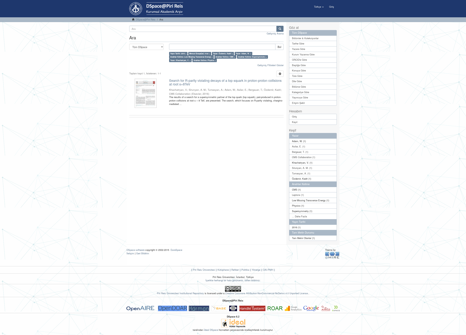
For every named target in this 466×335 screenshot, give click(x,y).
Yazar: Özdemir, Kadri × (223, 53)
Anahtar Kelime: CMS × (225, 57)
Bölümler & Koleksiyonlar (305, 38)
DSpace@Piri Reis (145, 19)
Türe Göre (297, 76)
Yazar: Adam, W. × (243, 53)
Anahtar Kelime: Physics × (204, 60)
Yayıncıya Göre (300, 97)
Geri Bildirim (142, 253)
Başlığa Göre (299, 65)
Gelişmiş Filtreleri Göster (270, 65)
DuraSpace (176, 250)
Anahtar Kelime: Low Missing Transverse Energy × (191, 57)
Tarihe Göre (298, 43)
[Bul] (280, 29)
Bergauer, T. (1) (300, 152)
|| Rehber (234, 269)
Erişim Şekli (298, 103)
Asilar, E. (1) (298, 146)
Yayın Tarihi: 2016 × (178, 53)
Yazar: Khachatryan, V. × (180, 60)
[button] (318, 6)
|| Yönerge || (255, 269)
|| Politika (244, 269)
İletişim (130, 253)
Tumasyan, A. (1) (301, 173)
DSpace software (136, 250)
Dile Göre (297, 81)
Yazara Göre (298, 49)
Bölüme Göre (299, 86)
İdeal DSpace (211, 330)
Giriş (294, 116)
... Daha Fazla (299, 216)
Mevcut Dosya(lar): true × (199, 53)
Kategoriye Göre (300, 92)
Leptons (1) (298, 195)
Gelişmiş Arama (275, 33)
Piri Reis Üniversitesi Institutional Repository (180, 293)
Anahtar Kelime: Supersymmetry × (252, 57)
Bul (279, 47)
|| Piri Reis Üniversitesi (203, 269)
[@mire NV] (332, 255)
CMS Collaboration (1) (303, 157)
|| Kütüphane (222, 269)
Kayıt (294, 122)
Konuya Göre (299, 70)
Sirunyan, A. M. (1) (302, 168)
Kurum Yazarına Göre (303, 54)
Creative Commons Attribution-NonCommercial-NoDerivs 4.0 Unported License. (267, 293)
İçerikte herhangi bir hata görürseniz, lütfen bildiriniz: (233, 280)
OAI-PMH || (268, 269)
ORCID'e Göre (299, 59)
